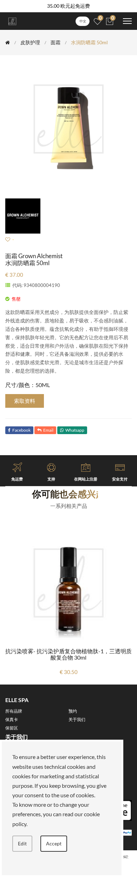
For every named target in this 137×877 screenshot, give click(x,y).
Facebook (21, 430)
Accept (53, 843)
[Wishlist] (7, 239)
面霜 (55, 42)
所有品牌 (13, 711)
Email (48, 430)
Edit (22, 843)
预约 (72, 711)
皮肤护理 (30, 42)
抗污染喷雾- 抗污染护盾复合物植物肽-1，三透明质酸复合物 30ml (68, 654)
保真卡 (11, 719)
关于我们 (76, 719)
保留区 (11, 728)
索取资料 (24, 401)
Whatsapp (74, 430)
